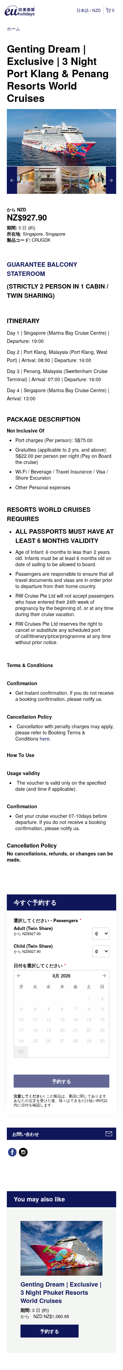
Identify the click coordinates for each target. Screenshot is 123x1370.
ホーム (13, 28)
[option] (20, 180)
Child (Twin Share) (33, 948)
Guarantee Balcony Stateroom (42, 269)
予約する (49, 1331)
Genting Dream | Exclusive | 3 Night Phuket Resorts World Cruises (60, 1292)
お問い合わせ (25, 1134)
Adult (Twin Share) (33, 930)
